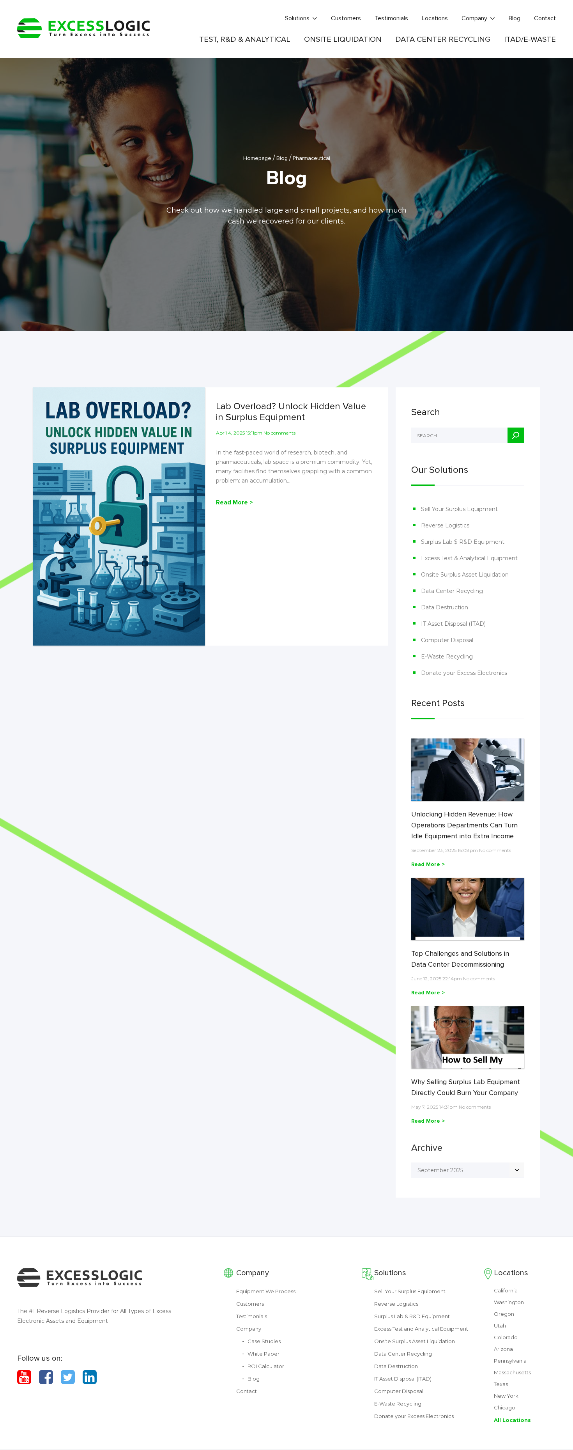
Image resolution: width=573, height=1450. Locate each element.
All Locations (512, 1420)
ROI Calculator (266, 1366)
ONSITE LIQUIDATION (343, 39)
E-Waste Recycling (447, 656)
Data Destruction (444, 607)
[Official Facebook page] (46, 1377)
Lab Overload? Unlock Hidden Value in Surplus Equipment (291, 412)
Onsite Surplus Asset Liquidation (465, 574)
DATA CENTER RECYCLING (442, 39)
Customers (346, 18)
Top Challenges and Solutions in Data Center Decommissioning (460, 959)
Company (474, 18)
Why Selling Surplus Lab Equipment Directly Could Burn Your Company (465, 1087)
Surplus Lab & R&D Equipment (412, 1316)
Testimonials (391, 18)
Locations (435, 18)
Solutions (297, 18)
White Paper (263, 1354)
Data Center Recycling (452, 591)
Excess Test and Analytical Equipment (421, 1329)
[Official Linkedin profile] (90, 1377)
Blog (514, 18)
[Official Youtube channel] (24, 1377)
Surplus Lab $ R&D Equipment (462, 541)
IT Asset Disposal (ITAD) (453, 623)
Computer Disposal (447, 640)
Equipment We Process (265, 1291)
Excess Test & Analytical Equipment (469, 558)
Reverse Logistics (445, 525)
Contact (545, 18)
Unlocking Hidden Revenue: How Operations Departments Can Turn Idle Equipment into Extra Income (464, 825)
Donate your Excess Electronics (464, 672)
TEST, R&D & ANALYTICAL (244, 39)
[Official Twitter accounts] (68, 1377)
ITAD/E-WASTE (530, 39)
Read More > (234, 502)
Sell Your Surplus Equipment (459, 509)
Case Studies (264, 1341)
